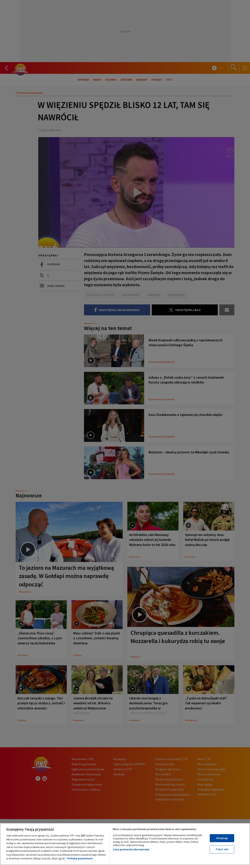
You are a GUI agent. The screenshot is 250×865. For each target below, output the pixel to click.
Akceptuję (222, 838)
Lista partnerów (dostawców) (131, 849)
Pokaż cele (222, 849)
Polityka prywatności (80, 858)
